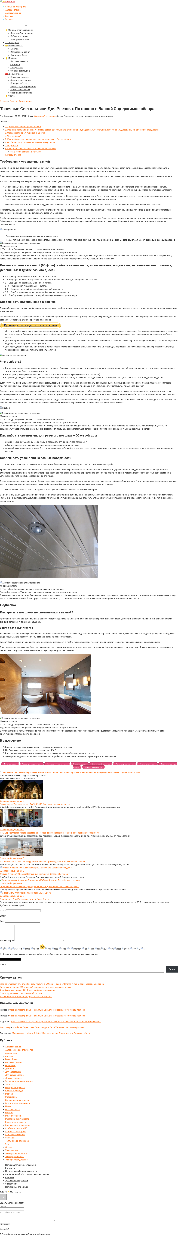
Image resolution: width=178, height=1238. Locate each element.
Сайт (2, 921)
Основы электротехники (17, 1103)
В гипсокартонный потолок (25, 152)
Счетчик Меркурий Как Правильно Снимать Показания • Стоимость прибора (47, 1010)
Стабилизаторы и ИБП (16, 1128)
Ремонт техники (13, 1116)
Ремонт (9, 1112)
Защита (9, 1084)
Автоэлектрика (12, 10)
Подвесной (11, 145)
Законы (9, 19)
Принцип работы (18, 83)
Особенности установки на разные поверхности (30, 142)
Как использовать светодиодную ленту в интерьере (26, 996)
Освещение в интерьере (17, 1100)
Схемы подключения (20, 80)
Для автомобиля (18, 55)
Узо (7, 1144)
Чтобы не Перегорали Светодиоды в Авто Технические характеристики (48, 1027)
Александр (5, 1027)
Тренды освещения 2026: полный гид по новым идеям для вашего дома (35, 987)
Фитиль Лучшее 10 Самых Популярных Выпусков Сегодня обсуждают (35, 874)
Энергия (9, 16)
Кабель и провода (19, 36)
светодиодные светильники (105, 772)
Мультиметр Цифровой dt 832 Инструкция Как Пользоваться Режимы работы (51, 1033)
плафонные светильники (59, 772)
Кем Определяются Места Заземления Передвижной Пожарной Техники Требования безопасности (49, 833)
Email (3, 916)
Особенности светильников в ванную (25, 133)
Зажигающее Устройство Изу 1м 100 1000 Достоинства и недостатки (35, 804)
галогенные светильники (14, 772)
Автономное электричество (19, 1050)
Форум (8, 1147)
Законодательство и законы (19, 1081)
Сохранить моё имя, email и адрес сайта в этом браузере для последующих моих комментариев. (51, 954)
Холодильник (16, 67)
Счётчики (15, 64)
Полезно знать (12, 1109)
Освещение (11, 1097)
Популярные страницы (16, 1187)
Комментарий (7, 940)
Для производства (14, 1075)
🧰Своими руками (14, 74)
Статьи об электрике (15, 6)
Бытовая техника (19, 61)
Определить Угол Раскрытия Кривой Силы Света (24, 899)
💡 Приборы (11, 58)
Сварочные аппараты (15, 1122)
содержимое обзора (130, 772)
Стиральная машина (20, 71)
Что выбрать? (13, 136)
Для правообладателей (16, 1180)
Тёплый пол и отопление (17, 1141)
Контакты (10, 1168)
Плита (8, 1106)
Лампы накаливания (20, 89)
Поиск (3, 964)
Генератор (10, 1065)
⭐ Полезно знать (14, 45)
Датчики (9, 1068)
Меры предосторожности (23, 86)
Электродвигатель (19, 39)
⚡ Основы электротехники (19, 30)
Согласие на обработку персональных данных (27, 1174)
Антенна (9, 1056)
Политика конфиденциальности (21, 1171)
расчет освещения (81, 772)
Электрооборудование (21, 33)
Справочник (11, 1184)
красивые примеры (37, 772)
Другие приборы (13, 1078)
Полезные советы (19, 77)
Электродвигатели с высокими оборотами (21, 993)
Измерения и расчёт (20, 52)
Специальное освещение (17, 1125)
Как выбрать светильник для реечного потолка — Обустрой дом (38, 139)
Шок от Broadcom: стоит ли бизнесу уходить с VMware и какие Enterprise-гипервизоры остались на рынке (52, 984)
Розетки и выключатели (17, 1119)
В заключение (13, 155)
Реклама (9, 1177)
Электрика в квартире (16, 1153)
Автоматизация (13, 13)
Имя (3, 910)
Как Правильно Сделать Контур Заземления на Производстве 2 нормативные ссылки (42, 861)
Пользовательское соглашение (20, 1165)
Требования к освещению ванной (23, 126)
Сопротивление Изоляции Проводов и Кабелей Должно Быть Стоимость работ (39, 886)
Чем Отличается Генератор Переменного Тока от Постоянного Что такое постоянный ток (56, 1021)
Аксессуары (11, 1053)
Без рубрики (11, 1059)
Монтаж (14, 49)
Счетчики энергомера (21, 93)
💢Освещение (12, 42)
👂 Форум (10, 96)
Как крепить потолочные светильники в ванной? (30, 148)
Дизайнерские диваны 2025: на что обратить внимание (27, 990)
